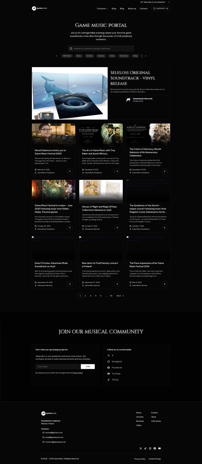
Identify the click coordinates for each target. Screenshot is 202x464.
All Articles (67, 56)
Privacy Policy (78, 373)
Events (154, 412)
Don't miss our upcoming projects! (52, 349)
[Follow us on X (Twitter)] (140, 448)
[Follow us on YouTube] (159, 448)
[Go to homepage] (39, 8)
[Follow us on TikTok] (145, 448)
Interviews (124, 56)
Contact (144, 8)
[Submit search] (71, 48)
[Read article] (69, 171)
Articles (89, 56)
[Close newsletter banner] (169, 2)
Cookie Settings (154, 459)
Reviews (101, 56)
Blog (122, 8)
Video (112, 56)
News (79, 56)
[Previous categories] (56, 56)
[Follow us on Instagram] (150, 448)
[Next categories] (145, 56)
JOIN (88, 367)
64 (111, 296)
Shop (114, 8)
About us (132, 8)
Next (119, 296)
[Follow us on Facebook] (154, 448)
